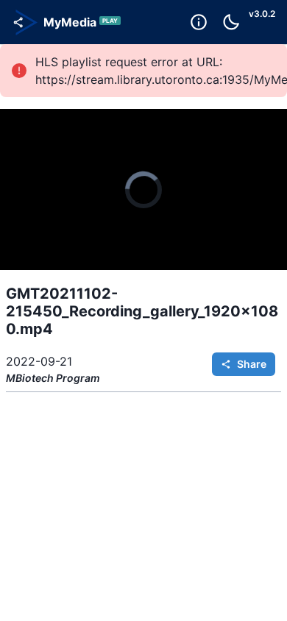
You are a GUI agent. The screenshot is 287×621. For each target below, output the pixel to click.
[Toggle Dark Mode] (231, 22)
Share (251, 364)
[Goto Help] (198, 22)
